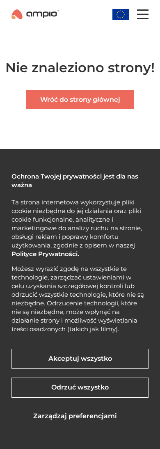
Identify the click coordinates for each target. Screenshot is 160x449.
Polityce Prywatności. (45, 254)
